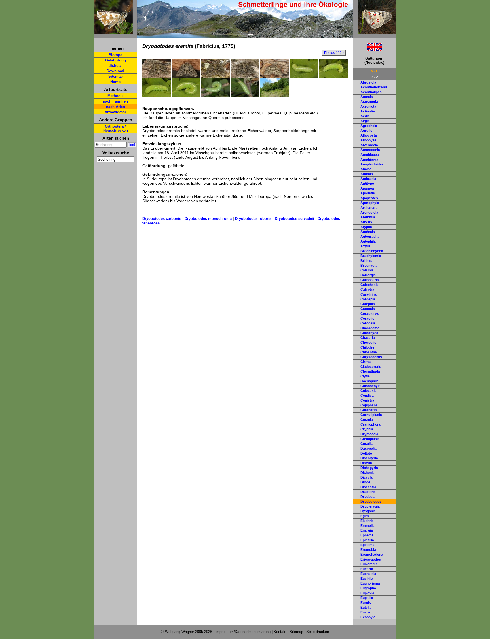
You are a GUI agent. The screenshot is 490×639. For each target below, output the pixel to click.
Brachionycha (371, 251)
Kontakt (280, 632)
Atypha (366, 227)
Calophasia (369, 285)
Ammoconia (370, 150)
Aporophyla (369, 203)
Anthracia (368, 179)
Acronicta (368, 107)
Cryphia (366, 429)
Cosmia (366, 420)
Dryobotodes (370, 502)
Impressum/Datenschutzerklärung (243, 632)
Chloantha (368, 352)
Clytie (365, 376)
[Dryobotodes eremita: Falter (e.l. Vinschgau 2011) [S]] (156, 76)
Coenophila (369, 381)
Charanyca (369, 333)
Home (115, 82)
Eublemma (369, 564)
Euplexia (367, 593)
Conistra (367, 400)
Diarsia (366, 463)
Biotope (115, 55)
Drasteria (368, 492)
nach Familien (115, 101)
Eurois (365, 603)
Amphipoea (369, 155)
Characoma (369, 328)
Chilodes (367, 347)
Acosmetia (369, 102)
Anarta (365, 169)
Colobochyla (370, 386)
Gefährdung (115, 60)
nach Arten (115, 107)
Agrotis (366, 131)
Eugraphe (368, 588)
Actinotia (367, 111)
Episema (367, 545)
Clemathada (370, 371)
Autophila (368, 241)
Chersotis (368, 343)
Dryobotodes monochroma (208, 218)
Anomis (366, 174)
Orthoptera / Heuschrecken (115, 128)
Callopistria (369, 280)
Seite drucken (317, 632)
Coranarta (368, 410)
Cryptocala (369, 434)
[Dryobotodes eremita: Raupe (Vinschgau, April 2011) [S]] (304, 76)
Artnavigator (115, 112)
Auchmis (367, 232)
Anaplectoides (372, 164)
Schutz (115, 65)
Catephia (367, 304)
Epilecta (366, 535)
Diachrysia (369, 458)
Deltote (366, 453)
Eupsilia (366, 598)
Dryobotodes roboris (253, 218)
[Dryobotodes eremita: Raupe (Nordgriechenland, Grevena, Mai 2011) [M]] (215, 95)
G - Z (374, 77)
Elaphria (367, 521)
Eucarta (366, 569)
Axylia (365, 246)
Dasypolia (368, 449)
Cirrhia (365, 362)
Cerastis (367, 318)
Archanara (369, 208)
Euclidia (366, 579)
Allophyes (368, 140)
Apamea (367, 188)
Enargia (366, 530)
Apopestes (369, 198)
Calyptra (367, 290)
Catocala (367, 309)
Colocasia (368, 391)
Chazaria (367, 338)
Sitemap (115, 76)
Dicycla (366, 477)
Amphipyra (369, 160)
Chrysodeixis (371, 357)
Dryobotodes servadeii (294, 218)
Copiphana (369, 405)
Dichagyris (369, 468)
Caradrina (368, 294)
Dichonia (367, 473)
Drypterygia (370, 506)
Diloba (365, 482)
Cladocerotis (370, 367)
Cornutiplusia (371, 415)
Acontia (366, 97)
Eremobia (368, 550)
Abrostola (368, 82)
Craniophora (370, 424)
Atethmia (367, 217)
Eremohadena (371, 555)
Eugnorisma (370, 583)
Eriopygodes (370, 559)
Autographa (369, 237)
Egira (364, 516)
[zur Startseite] (113, 31)
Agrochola (368, 126)
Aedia (365, 116)
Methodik (115, 96)
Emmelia (367, 526)
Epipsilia (367, 540)
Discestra (368, 487)
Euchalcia (368, 574)
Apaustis (367, 193)
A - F (374, 71)
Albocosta (368, 135)
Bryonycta (368, 266)
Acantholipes (371, 92)
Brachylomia (370, 256)
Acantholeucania (374, 87)
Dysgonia (368, 511)
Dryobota (367, 497)
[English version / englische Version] (367, 49)
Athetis (366, 222)
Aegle (365, 121)
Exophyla (367, 617)
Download (115, 71)
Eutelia (365, 608)
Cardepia (367, 299)
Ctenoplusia (370, 439)
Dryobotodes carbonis (161, 218)
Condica (367, 396)
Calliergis (368, 275)
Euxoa (365, 612)
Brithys (366, 261)
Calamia (367, 270)
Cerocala (367, 323)
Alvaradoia (369, 145)
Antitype (367, 184)
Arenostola (369, 213)
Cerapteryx (369, 314)
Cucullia (366, 444)
